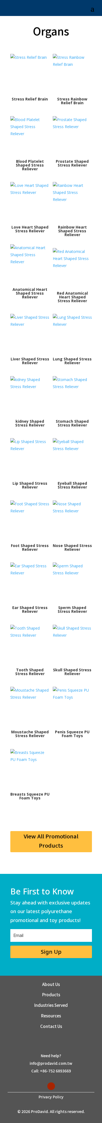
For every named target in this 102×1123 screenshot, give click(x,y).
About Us (51, 984)
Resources (51, 1015)
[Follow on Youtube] (51, 1086)
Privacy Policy (51, 1096)
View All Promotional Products (51, 840)
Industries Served (51, 1005)
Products (51, 994)
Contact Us (51, 1026)
